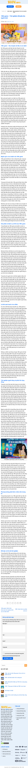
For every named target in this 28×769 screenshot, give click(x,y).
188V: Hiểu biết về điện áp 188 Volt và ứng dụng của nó (16, 682)
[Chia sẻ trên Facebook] (10, 603)
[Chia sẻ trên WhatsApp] (8, 603)
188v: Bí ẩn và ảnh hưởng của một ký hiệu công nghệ (16, 695)
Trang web (5, 647)
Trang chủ (4, 11)
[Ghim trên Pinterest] (18, 603)
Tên (4, 635)
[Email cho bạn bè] (15, 603)
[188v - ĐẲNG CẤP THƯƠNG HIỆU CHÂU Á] (14, 2)
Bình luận (5, 623)
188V (6, 709)
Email (4, 641)
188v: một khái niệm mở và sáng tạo (13, 677)
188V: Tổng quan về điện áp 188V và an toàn (15, 686)
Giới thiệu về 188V (9, 690)
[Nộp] (25, 665)
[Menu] (1, 2)
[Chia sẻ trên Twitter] (13, 603)
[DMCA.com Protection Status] (5, 743)
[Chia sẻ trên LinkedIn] (20, 603)
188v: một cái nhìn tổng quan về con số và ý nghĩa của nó (15, 674)
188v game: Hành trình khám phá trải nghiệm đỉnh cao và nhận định (7, 610)
